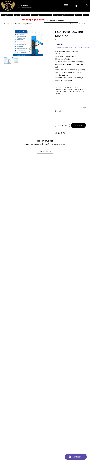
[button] (87, 5)
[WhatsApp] (56, 133)
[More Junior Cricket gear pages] (51, 14)
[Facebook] (59, 133)
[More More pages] (87, 14)
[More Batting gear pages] (61, 14)
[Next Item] (49, 43)
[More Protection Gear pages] (73, 14)
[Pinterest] (61, 133)
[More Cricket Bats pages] (28, 14)
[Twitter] (64, 133)
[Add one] (66, 115)
